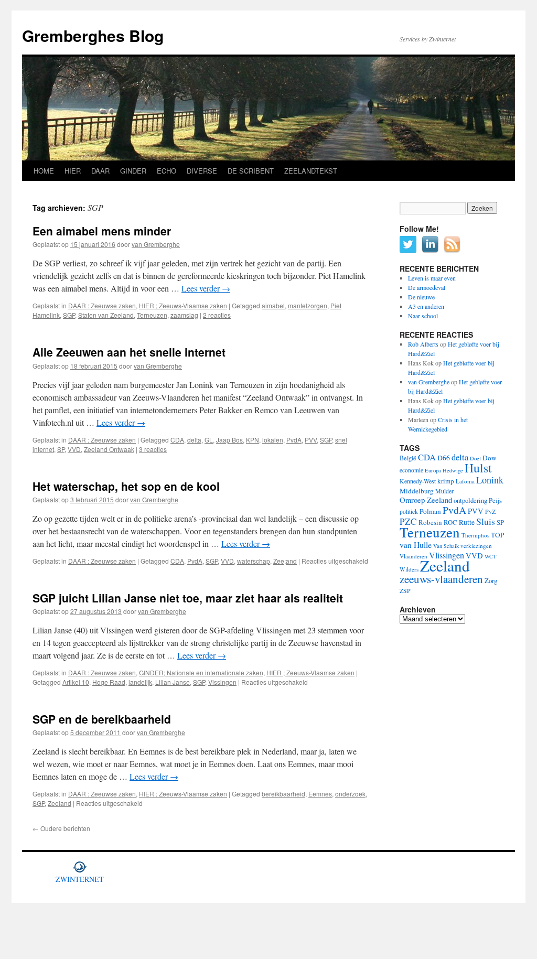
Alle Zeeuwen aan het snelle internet (129, 352)
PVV (311, 439)
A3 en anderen (426, 306)
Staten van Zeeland (106, 314)
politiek (409, 511)
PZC (408, 521)
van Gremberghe (156, 244)
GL (209, 439)
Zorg (491, 580)
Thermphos (475, 535)
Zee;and (285, 560)
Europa (433, 470)
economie (411, 470)
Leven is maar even (432, 278)
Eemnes (320, 793)
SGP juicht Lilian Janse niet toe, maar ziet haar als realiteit (188, 598)
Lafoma (465, 481)
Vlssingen (222, 681)
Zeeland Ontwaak (109, 449)
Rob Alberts (423, 344)
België (408, 458)
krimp (445, 481)
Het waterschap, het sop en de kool (126, 486)
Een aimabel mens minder (102, 231)
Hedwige (453, 470)
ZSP (405, 590)
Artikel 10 (75, 681)
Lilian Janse (172, 681)
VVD (74, 449)
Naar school (423, 315)
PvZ (490, 511)
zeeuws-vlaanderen (441, 579)
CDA (177, 439)
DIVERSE (202, 171)
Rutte (467, 522)
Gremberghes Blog (93, 35)
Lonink (489, 479)
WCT (491, 556)
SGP (69, 314)
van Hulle (416, 544)
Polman (430, 511)
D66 (443, 457)
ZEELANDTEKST (310, 171)
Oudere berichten (61, 828)
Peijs (495, 500)
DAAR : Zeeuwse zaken (102, 305)
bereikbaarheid (283, 793)
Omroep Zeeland (426, 500)
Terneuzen (152, 314)
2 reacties (217, 314)
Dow (489, 457)
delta (194, 439)
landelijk (140, 681)
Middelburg (417, 490)
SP (61, 449)
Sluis (485, 521)
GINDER (133, 171)
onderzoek (350, 793)
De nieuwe (421, 297)
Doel (475, 458)
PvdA (294, 439)
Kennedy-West (418, 481)
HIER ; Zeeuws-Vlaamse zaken (183, 305)
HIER (73, 171)
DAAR (100, 171)
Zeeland (59, 803)
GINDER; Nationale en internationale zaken (201, 672)
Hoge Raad (108, 681)
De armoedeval (426, 287)
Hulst (478, 467)
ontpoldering (470, 500)
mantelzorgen (307, 305)
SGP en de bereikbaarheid (102, 719)
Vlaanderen (413, 556)
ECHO (166, 171)
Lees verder (205, 288)
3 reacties (153, 449)
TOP (497, 535)
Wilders (409, 569)
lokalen (272, 439)
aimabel (273, 305)
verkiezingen (476, 545)
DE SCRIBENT (251, 171)
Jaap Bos (229, 439)
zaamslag (184, 314)
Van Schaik (446, 545)
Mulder (444, 491)
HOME (44, 171)
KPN (252, 439)
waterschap (253, 560)
